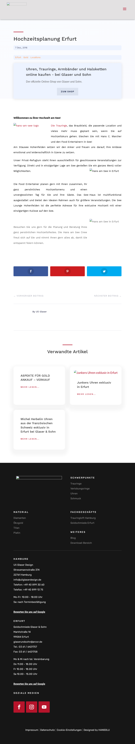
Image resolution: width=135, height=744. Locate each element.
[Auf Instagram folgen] (31, 707)
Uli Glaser (41, 311)
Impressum (31, 729)
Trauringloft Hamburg (83, 517)
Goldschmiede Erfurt (82, 522)
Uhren (74, 493)
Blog (73, 537)
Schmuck (75, 498)
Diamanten (20, 517)
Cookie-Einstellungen (69, 729)
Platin (17, 532)
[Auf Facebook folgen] (19, 707)
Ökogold (18, 522)
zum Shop (67, 91)
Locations (35, 57)
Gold (25, 57)
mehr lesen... (30, 387)
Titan (16, 527)
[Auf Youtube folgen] (44, 707)
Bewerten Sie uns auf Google (29, 611)
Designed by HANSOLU (97, 729)
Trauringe (75, 483)
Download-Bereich (81, 542)
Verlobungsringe (80, 488)
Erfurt (18, 57)
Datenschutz (47, 729)
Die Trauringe (59, 125)
